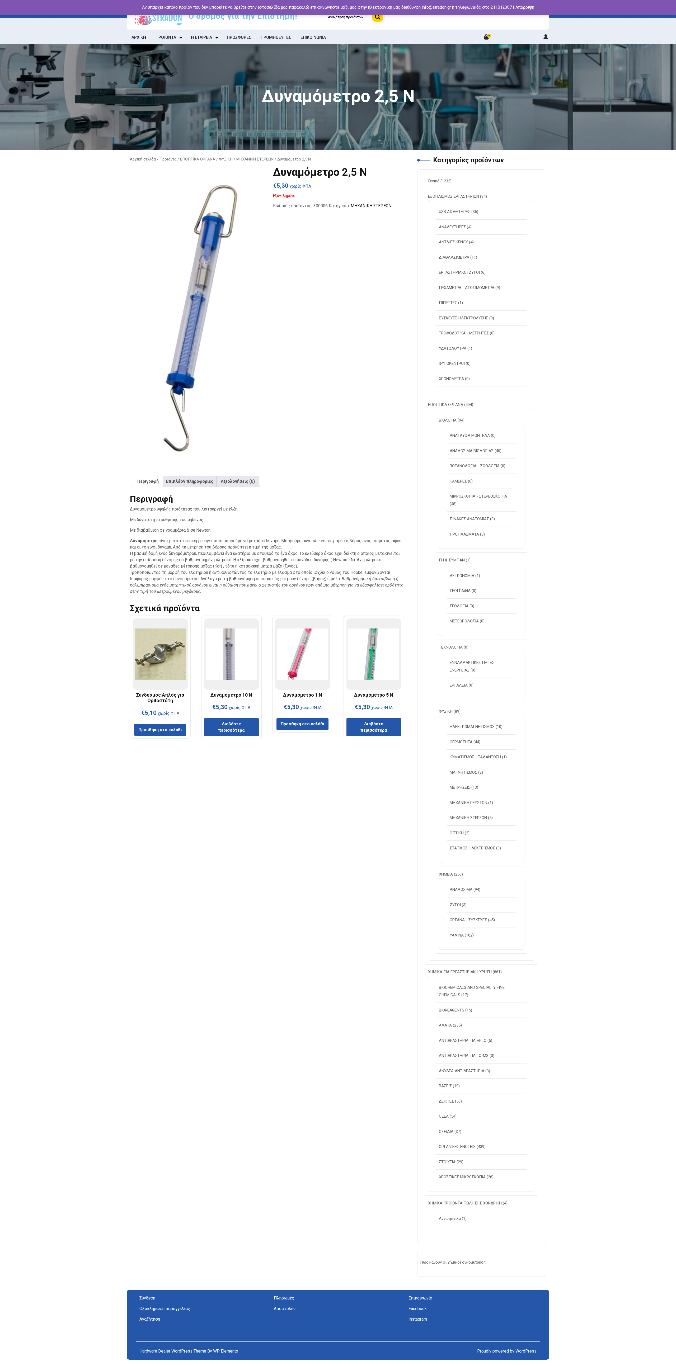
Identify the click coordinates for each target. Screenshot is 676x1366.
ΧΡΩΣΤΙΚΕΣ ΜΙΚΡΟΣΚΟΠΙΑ (462, 1177)
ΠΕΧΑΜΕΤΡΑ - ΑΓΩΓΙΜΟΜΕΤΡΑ (466, 287)
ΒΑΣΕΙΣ (445, 1086)
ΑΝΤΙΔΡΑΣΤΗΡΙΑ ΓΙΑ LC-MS (464, 1055)
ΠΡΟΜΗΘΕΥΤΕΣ (276, 37)
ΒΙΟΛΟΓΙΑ (448, 420)
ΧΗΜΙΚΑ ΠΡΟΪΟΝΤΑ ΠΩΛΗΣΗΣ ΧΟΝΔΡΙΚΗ (465, 1203)
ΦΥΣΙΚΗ (226, 159)
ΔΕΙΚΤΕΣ (446, 1101)
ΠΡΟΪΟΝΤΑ (166, 37)
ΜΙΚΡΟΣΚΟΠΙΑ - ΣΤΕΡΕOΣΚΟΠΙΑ (478, 496)
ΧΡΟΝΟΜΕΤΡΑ (451, 378)
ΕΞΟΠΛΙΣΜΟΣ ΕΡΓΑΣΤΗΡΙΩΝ (453, 196)
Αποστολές (285, 1308)
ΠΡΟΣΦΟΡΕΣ (239, 37)
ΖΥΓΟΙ (455, 904)
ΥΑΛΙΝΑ (457, 935)
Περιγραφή (148, 481)
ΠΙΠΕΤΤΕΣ (448, 302)
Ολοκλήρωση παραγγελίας (164, 1308)
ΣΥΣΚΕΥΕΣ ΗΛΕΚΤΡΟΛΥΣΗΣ (463, 318)
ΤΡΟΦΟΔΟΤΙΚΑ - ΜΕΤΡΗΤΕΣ (464, 333)
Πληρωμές (284, 1298)
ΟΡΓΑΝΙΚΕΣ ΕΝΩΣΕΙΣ (457, 1146)
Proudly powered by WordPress (507, 1351)
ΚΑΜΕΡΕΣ (458, 481)
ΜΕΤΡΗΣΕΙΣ (460, 787)
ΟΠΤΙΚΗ (457, 833)
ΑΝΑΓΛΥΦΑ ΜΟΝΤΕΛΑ (470, 435)
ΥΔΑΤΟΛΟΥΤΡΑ (452, 348)
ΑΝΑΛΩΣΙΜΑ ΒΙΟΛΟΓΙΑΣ (472, 450)
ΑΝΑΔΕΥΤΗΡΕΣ (452, 227)
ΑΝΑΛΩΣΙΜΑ (461, 889)
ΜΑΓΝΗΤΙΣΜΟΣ (463, 772)
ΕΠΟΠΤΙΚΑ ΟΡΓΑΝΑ (197, 159)
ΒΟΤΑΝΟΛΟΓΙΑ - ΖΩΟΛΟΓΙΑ (475, 466)
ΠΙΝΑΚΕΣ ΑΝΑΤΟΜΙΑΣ (469, 519)
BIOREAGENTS (451, 1010)
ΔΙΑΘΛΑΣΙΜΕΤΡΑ (454, 257)
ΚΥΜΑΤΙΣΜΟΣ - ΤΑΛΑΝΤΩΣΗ (475, 757)
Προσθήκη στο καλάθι (160, 729)
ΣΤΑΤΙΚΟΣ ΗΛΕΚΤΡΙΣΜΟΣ (472, 848)
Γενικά (433, 181)
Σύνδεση (147, 1298)
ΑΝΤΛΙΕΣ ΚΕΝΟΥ (453, 242)
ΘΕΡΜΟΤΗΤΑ (461, 742)
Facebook (418, 1308)
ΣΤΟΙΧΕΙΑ (447, 1162)
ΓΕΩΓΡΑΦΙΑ (460, 590)
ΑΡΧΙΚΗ (139, 37)
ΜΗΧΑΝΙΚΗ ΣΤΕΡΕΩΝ (255, 159)
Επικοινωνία (420, 1298)
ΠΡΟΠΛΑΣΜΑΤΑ (464, 534)
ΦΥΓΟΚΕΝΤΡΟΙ (452, 363)
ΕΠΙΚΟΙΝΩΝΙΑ (313, 37)
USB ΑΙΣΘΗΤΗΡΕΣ (454, 211)
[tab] (148, 481)
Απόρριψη (524, 7)
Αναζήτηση (377, 17)
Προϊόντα (167, 159)
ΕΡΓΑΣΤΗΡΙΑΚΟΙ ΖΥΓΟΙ (459, 272)
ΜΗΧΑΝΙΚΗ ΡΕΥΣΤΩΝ (468, 802)
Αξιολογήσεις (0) (238, 481)
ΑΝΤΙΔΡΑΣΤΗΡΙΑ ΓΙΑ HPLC (462, 1040)
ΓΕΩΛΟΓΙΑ (459, 606)
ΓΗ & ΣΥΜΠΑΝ (452, 560)
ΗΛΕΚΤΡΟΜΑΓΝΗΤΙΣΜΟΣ (472, 726)
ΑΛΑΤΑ (445, 1025)
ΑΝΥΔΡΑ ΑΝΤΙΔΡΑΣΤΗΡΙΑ (461, 1071)
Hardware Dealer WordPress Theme (173, 1351)
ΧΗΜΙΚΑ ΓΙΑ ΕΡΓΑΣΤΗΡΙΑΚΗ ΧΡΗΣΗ (460, 972)
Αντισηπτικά (450, 1218)
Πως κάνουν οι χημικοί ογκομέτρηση (453, 1262)
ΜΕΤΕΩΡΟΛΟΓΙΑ (464, 621)
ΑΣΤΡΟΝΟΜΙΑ (462, 575)
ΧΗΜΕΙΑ (446, 874)
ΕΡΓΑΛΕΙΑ (459, 685)
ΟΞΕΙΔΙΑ (446, 1131)
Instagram (418, 1319)
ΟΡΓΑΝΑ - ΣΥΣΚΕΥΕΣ (468, 920)
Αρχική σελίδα (143, 159)
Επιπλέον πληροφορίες (189, 481)
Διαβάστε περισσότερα (231, 727)
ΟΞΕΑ (444, 1116)
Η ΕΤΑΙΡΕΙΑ (201, 37)
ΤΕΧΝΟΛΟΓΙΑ (451, 647)
